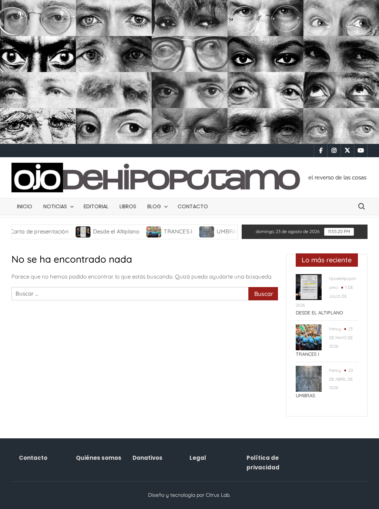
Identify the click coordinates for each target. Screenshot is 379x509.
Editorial (96, 206)
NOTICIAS (55, 206)
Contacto (193, 206)
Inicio (24, 206)
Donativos (147, 458)
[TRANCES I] (137, 231)
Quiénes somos (98, 458)
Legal (198, 458)
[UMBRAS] (190, 231)
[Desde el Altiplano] (66, 231)
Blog (154, 206)
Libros (128, 206)
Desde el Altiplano (99, 231)
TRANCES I (161, 231)
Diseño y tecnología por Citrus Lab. (189, 495)
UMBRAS (211, 231)
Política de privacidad (262, 462)
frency (335, 328)
